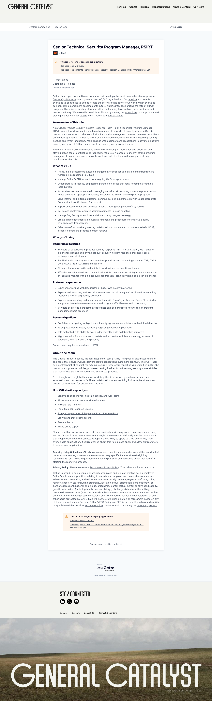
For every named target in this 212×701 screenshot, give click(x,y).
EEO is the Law (125, 502)
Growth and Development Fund (75, 417)
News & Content (182, 6)
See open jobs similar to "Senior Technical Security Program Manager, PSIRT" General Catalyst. (105, 70)
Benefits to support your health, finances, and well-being (89, 395)
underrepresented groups (86, 438)
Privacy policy (99, 575)
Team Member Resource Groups (75, 408)
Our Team (198, 6)
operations (131, 112)
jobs (61, 26)
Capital (133, 6)
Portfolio (122, 6)
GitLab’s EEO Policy (100, 502)
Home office (64, 426)
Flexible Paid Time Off (70, 404)
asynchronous (77, 400)
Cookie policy (113, 575)
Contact (63, 613)
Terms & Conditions (108, 613)
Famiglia (144, 6)
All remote (63, 400)
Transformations (161, 6)
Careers (76, 613)
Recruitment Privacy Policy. (104, 467)
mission (132, 99)
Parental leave (65, 422)
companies (39, 26)
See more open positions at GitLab (106, 544)
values (83, 115)
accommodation (94, 505)
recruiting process (147, 505)
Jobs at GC (89, 613)
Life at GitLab (115, 115)
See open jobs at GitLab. (72, 66)
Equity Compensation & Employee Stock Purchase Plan (88, 413)
